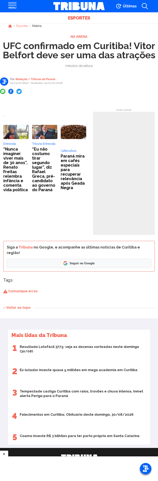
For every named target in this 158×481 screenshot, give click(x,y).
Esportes (79, 18)
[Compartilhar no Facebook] (11, 91)
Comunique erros (22, 291)
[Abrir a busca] (145, 6)
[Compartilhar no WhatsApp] (2, 91)
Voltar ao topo (18, 308)
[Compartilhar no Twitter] (19, 91)
